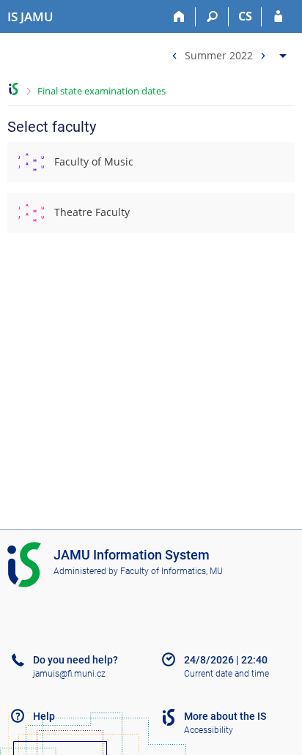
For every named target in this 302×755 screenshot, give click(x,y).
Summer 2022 (219, 54)
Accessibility (208, 730)
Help (44, 716)
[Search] (212, 16)
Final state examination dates (101, 90)
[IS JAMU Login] (278, 16)
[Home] (179, 16)
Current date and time (226, 674)
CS (245, 16)
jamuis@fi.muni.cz (69, 674)
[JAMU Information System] (13, 89)
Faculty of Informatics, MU (171, 571)
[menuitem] (227, 52)
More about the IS (225, 716)
